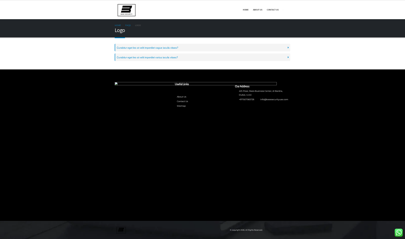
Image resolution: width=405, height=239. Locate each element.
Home (245, 9)
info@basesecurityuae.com (274, 99)
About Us (257, 9)
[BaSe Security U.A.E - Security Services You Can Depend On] (126, 9)
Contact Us (272, 9)
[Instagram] (287, 9)
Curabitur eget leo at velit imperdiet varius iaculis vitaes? (147, 57)
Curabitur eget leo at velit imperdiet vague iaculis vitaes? (147, 47)
